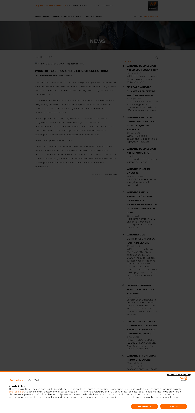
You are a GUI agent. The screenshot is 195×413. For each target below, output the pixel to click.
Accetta (174, 406)
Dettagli (33, 380)
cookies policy (16, 391)
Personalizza (144, 406)
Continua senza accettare (179, 374)
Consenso (16, 380)
